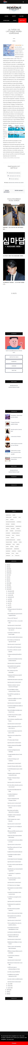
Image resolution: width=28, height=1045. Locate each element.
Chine (14, 544)
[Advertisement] (14, 399)
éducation (13, 528)
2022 (8, 564)
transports (8, 535)
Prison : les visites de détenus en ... (13, 228)
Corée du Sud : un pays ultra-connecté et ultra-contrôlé (16, 452)
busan (13, 553)
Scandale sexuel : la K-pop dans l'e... (13, 283)
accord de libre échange (10, 539)
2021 (8, 567)
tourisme (11, 530)
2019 (8, 571)
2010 (8, 589)
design (17, 553)
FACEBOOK (13, 361)
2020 (8, 568)
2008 (8, 991)
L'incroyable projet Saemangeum (14, 647)
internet (12, 519)
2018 (8, 573)
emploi (7, 519)
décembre (10, 591)
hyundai (7, 537)
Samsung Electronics (10, 526)
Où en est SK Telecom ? (13, 618)
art (12, 555)
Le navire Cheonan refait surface (14, 766)
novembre (10, 593)
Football (18, 528)
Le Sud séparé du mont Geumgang (15, 859)
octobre (9, 595)
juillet (9, 601)
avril (9, 607)
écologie (16, 546)
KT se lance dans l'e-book (13, 739)
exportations (8, 544)
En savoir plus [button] (10, 1039)
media (13, 535)
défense (11, 546)
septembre (10, 597)
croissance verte (9, 548)
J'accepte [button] (14, 1043)
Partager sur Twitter (15, 175)
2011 (8, 587)
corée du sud (17, 182)
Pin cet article (15, 178)
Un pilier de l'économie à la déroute (15, 851)
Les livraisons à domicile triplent (14, 932)
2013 (8, 583)
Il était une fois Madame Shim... (13, 255)
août (9, 599)
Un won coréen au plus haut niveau (15, 913)
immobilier (8, 555)
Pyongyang (17, 555)
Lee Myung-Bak (18, 530)
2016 (8, 577)
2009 (8, 989)
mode (20, 517)
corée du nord (11, 182)
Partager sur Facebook (14, 172)
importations (16, 548)
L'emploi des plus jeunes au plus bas (15, 679)
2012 (8, 585)
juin (8, 603)
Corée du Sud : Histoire (16, 436)
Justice (22, 182)
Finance (12, 537)
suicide (7, 546)
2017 (8, 575)
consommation (18, 526)
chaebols (18, 539)
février (9, 985)
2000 (8, 993)
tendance (18, 535)
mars (9, 983)
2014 (8, 581)
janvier (9, 987)
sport (7, 530)
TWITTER (14, 370)
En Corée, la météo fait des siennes (15, 637)
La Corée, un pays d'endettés (14, 971)
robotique (8, 553)
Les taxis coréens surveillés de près (15, 979)
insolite (17, 544)
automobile (19, 521)
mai (8, 605)
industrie (15, 517)
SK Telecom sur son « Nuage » (14, 885)
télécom (7, 528)
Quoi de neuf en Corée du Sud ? (14, 625)
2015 (8, 579)
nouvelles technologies (10, 521)
